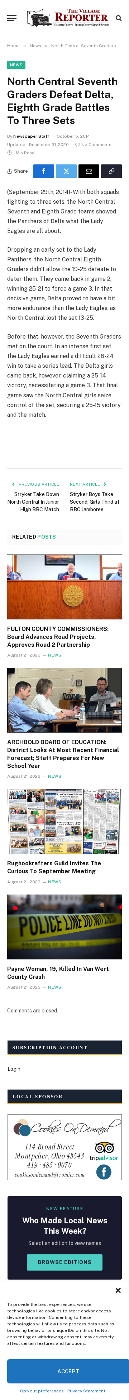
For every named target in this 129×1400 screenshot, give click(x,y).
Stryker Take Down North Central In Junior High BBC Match (33, 501)
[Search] (118, 18)
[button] (118, 1290)
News (16, 65)
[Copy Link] (111, 171)
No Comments (96, 144)
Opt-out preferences (42, 1391)
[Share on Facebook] (43, 171)
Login (14, 1069)
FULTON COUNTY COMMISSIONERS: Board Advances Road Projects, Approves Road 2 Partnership (58, 637)
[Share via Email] (88, 171)
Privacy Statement (86, 1391)
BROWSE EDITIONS (65, 1262)
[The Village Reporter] (68, 18)
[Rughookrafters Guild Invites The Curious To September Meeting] (64, 821)
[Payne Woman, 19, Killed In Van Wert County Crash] (64, 927)
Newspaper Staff (31, 136)
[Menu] (11, 18)
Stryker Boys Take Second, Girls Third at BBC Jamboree (94, 501)
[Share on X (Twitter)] (66, 171)
